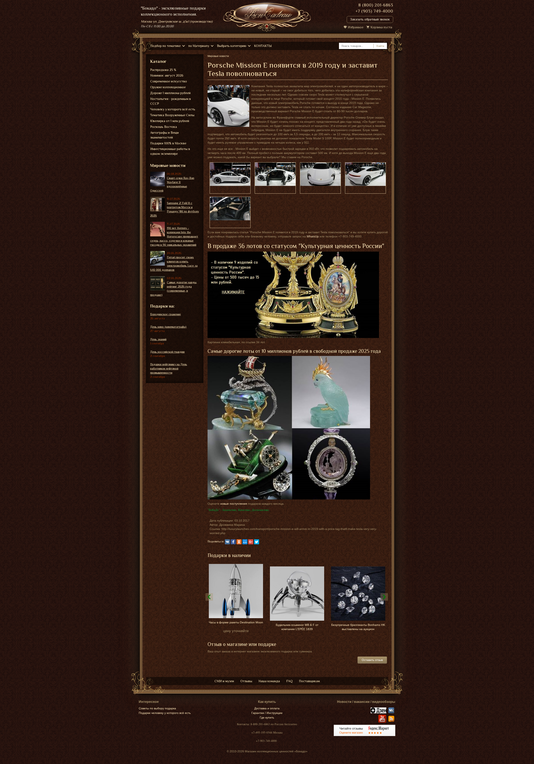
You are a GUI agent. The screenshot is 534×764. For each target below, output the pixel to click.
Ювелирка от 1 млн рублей (169, 121)
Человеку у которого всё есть (172, 109)
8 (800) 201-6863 (375, 5)
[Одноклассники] (239, 541)
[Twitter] (256, 541)
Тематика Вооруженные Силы (172, 115)
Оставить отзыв (372, 660)
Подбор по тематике (165, 46)
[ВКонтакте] (227, 541)
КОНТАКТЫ (263, 46)
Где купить (267, 717)
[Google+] (250, 541)
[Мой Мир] (244, 541)
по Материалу (198, 46)
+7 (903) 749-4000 (374, 11)
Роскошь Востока (163, 127)
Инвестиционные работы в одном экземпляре (170, 151)
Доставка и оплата (267, 708)
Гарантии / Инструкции (266, 713)
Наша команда (269, 681)
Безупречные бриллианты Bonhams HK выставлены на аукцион (358, 627)
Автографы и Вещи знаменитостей (164, 135)
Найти (380, 46)
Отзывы (246, 681)
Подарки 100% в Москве (168, 143)
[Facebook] (233, 541)
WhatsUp (313, 236)
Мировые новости (167, 165)
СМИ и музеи (224, 681)
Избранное (355, 27)
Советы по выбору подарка (157, 708)
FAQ (289, 681)
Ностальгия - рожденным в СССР (170, 101)
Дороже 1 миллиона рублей (170, 93)
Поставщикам (309, 681)
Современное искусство (168, 81)
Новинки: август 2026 (166, 75)
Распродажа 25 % (163, 70)
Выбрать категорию (231, 46)
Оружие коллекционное (168, 87)
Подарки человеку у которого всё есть (165, 713)
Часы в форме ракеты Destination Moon (236, 622)
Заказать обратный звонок (370, 19)
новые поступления (233, 503)
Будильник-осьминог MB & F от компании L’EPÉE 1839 (297, 627)
